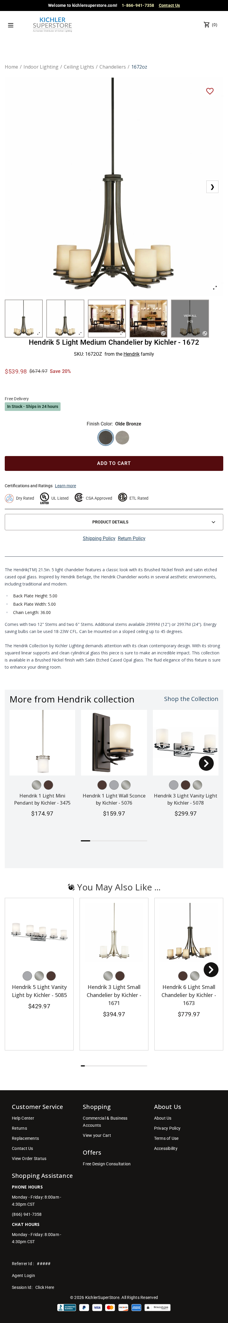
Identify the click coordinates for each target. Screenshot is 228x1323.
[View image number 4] (148, 319)
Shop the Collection (191, 699)
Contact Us (169, 5)
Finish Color (99, 424)
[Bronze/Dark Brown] (48, 785)
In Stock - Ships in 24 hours (32, 406)
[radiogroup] (114, 437)
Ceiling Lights (79, 67)
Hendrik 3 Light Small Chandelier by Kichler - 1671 (114, 995)
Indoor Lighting (40, 67)
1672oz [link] (139, 67)
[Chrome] (114, 785)
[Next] (206, 763)
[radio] (105, 437)
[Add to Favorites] (209, 90)
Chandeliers (112, 67)
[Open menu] (10, 25)
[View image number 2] (65, 319)
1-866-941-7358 (138, 5)
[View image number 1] (24, 319)
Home (11, 67)
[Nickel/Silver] (36, 785)
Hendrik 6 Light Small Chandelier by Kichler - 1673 (189, 995)
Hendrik (132, 354)
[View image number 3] (107, 319)
